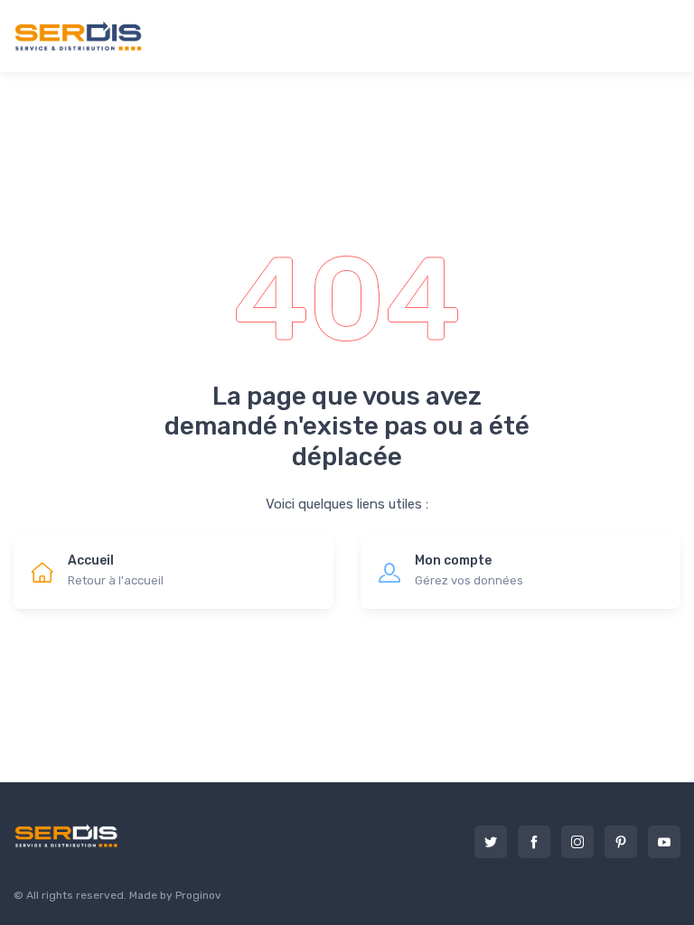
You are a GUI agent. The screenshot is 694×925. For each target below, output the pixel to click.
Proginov (198, 895)
